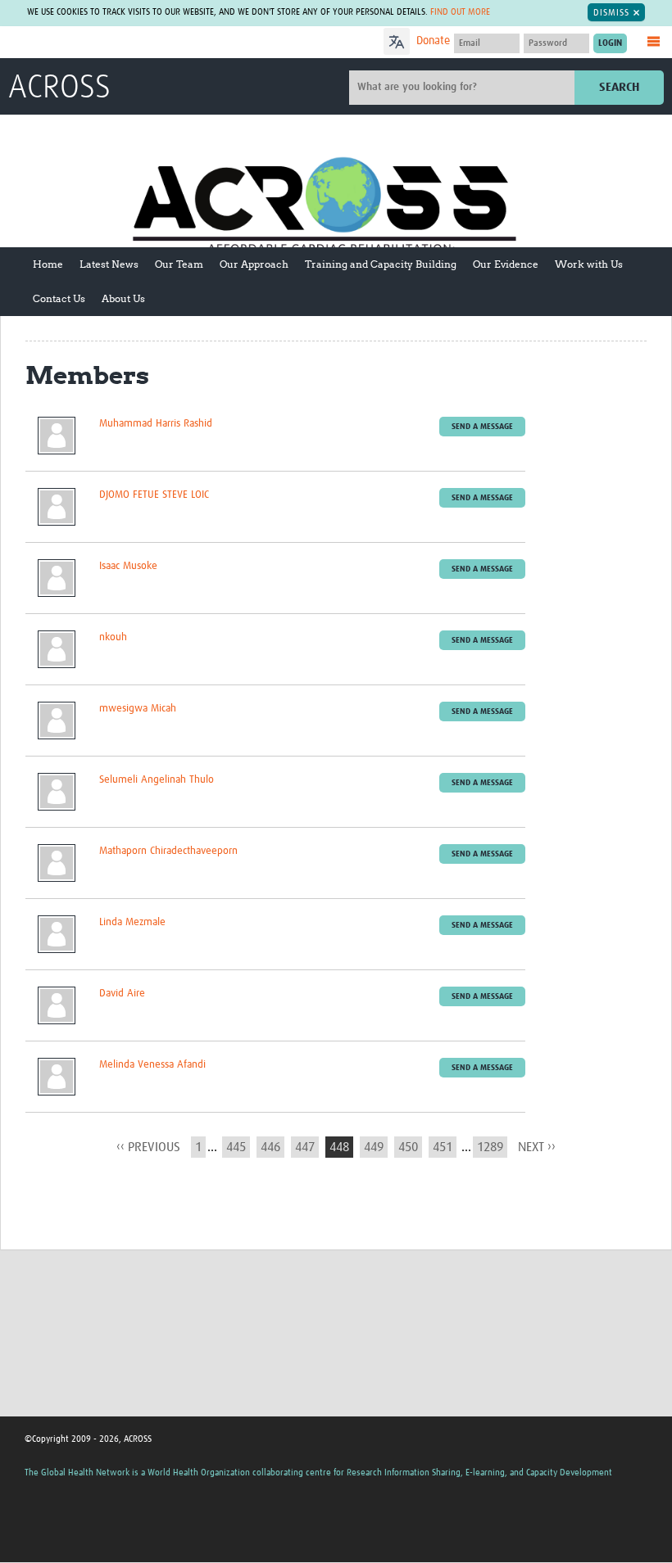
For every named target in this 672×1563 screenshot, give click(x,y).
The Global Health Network (130, 43)
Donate (433, 41)
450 (408, 1147)
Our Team (179, 264)
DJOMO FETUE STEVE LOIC (154, 495)
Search (619, 87)
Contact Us (59, 298)
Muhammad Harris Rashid (155, 423)
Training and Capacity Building (380, 264)
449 (374, 1147)
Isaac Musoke (128, 566)
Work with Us (589, 264)
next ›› (537, 1147)
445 (236, 1147)
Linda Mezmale (132, 922)
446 (270, 1147)
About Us (123, 298)
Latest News (108, 264)
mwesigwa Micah (137, 708)
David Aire (122, 993)
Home (48, 264)
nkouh (113, 637)
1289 (490, 1147)
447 (305, 1147)
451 (442, 1147)
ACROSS (59, 88)
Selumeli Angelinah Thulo (156, 780)
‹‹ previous (148, 1147)
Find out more (460, 11)
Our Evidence (505, 264)
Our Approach (254, 264)
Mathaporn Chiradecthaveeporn (168, 851)
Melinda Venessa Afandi (152, 1064)
